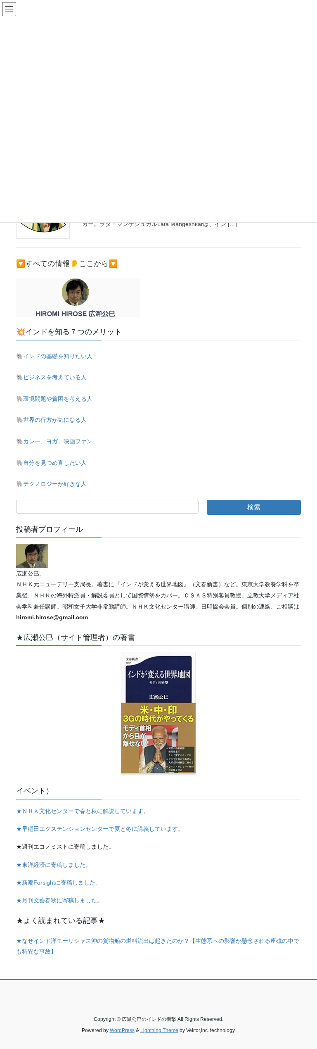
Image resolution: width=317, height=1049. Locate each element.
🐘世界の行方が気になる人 (51, 419)
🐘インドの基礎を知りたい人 (54, 356)
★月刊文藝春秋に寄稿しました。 (59, 900)
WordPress (122, 1030)
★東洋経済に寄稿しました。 (53, 864)
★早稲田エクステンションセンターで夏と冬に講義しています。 (100, 828)
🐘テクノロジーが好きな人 (51, 483)
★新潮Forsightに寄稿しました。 (58, 882)
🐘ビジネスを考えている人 (51, 377)
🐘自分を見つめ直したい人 (51, 462)
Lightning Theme (159, 1030)
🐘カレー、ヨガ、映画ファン (54, 441)
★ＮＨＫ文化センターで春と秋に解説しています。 (82, 811)
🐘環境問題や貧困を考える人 (54, 398)
